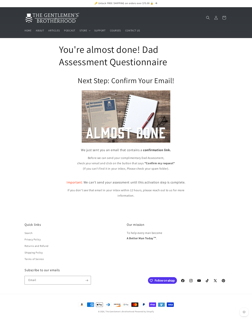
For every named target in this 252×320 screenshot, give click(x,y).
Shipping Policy (34, 252)
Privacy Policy (33, 239)
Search (29, 233)
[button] (84, 30)
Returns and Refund (37, 246)
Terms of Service (34, 259)
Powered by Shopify (144, 311)
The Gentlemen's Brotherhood (120, 311)
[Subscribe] (87, 280)
